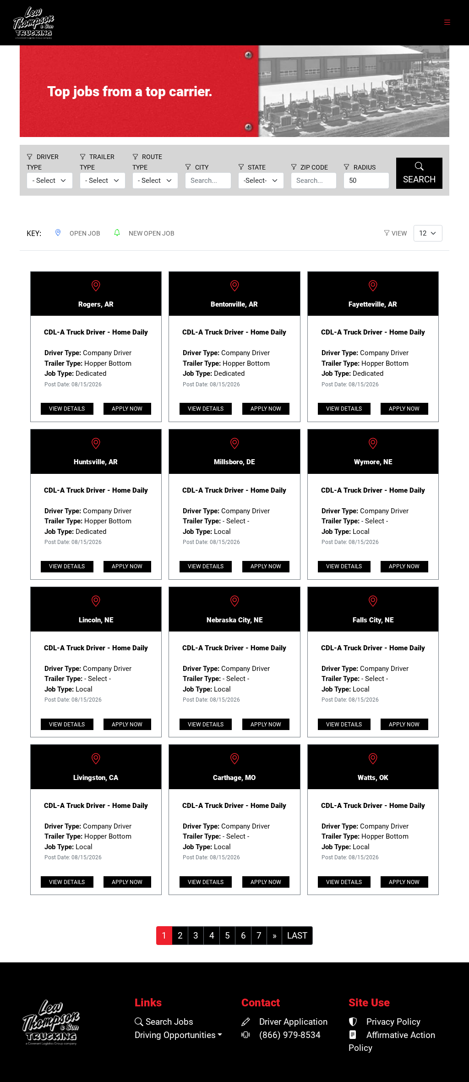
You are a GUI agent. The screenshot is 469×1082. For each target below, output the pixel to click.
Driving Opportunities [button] (175, 1035)
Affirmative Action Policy (392, 1041)
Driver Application (292, 1022)
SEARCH (419, 180)
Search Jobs (168, 1022)
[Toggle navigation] (447, 22)
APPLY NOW (127, 409)
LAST (297, 936)
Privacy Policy (392, 1022)
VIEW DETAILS (67, 409)
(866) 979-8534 (289, 1035)
